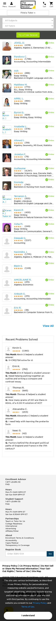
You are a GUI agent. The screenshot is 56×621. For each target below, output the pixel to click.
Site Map (36, 571)
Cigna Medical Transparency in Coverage (17, 544)
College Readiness (13, 524)
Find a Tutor (27, 13)
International (11, 526)
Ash (16, 71)
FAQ (7, 484)
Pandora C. (20, 56)
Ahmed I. (19, 140)
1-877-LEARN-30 (12, 482)
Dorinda (18, 182)
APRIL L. (19, 98)
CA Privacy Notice (29, 566)
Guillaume (20, 168)
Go (50, 554)
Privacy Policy (40, 603)
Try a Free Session (27, 35)
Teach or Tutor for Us (15, 521)
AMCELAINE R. (22, 279)
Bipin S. (18, 266)
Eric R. (17, 307)
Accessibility (11, 540)
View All (48, 325)
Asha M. (18, 224)
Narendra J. (20, 252)
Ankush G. (20, 294)
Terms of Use (27, 607)
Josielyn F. (20, 154)
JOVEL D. (19, 43)
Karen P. (18, 210)
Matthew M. (20, 84)
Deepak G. (20, 238)
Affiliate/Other (12, 531)
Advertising (10, 528)
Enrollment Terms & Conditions (19, 538)
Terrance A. (20, 196)
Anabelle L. (20, 126)
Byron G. (19, 112)
